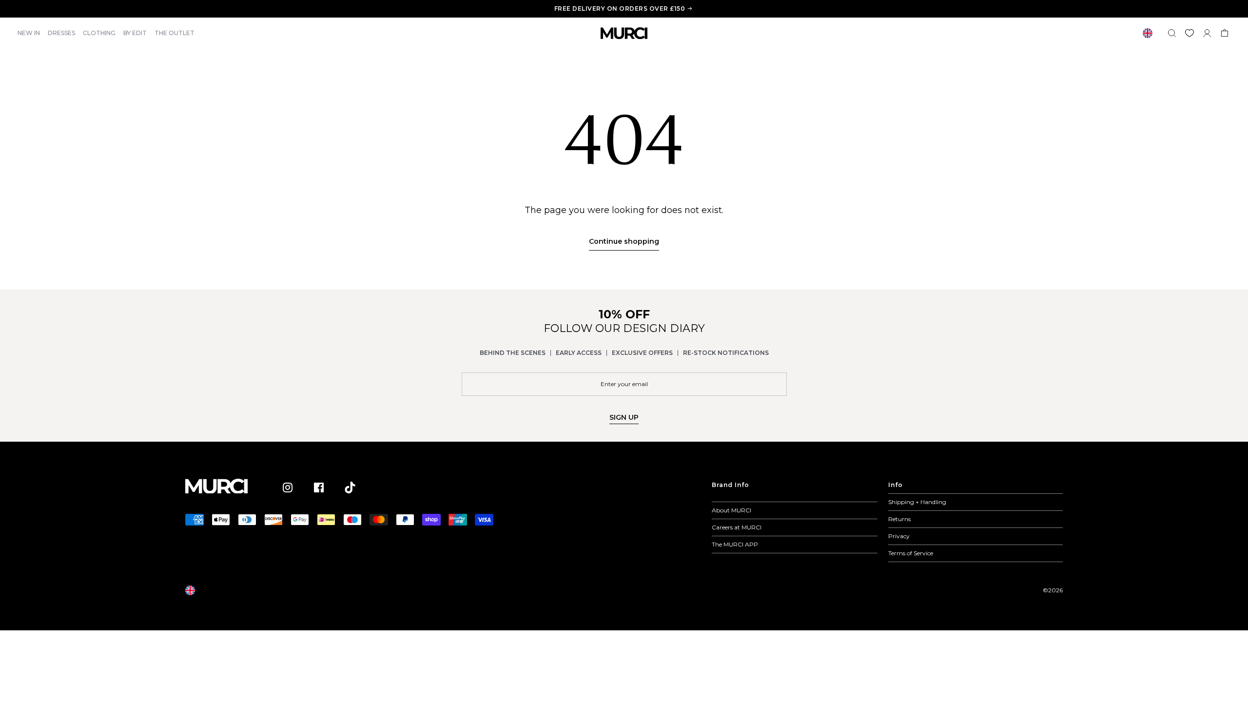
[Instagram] (287, 487)
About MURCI (731, 510)
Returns (899, 519)
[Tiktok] (350, 487)
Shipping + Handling (917, 502)
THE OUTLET (175, 33)
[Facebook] (319, 487)
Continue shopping (624, 241)
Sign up (624, 417)
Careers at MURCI (736, 527)
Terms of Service (910, 553)
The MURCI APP (735, 544)
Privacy (899, 536)
